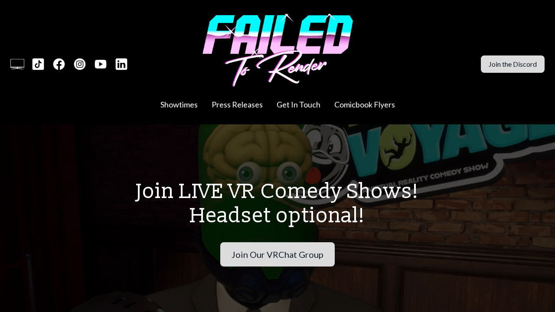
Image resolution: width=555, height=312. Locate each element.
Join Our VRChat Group (277, 254)
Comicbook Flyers (364, 104)
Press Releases (237, 104)
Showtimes (179, 104)
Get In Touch (298, 104)
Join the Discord (513, 64)
